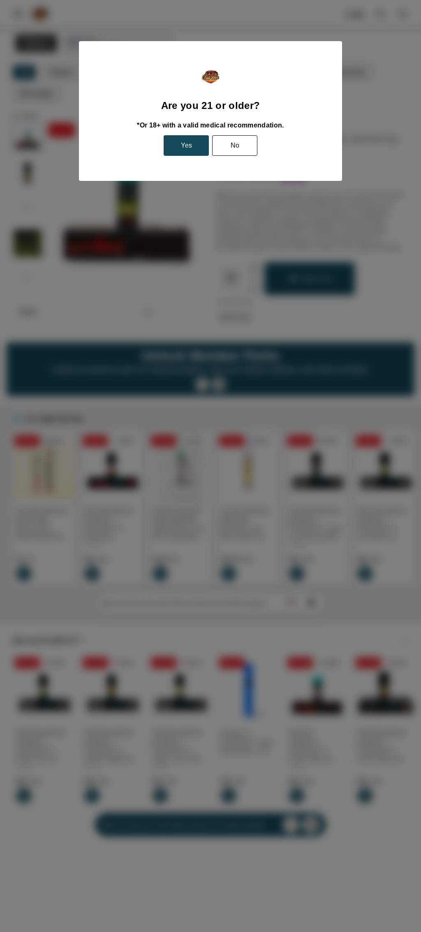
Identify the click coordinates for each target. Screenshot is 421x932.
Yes (186, 145)
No (235, 145)
